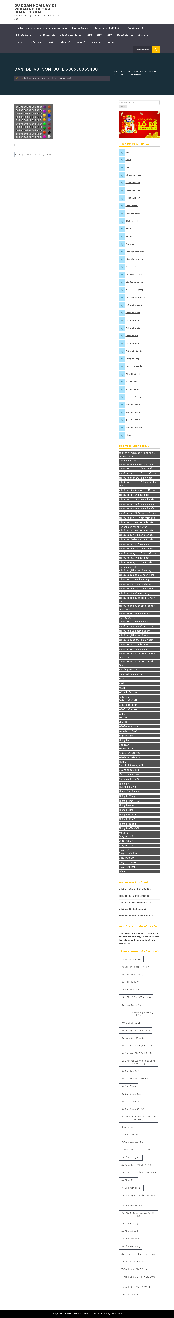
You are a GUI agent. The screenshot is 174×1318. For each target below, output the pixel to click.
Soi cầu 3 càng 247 (130, 1157)
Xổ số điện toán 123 (134, 259)
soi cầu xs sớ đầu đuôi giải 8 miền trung (137, 599)
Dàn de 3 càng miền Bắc (133, 1038)
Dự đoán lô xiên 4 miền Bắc (135, 1078)
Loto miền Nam (133, 389)
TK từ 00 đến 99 (133, 374)
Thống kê (65, 42)
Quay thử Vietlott (134, 427)
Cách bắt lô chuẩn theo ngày (136, 997)
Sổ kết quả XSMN (133, 190)
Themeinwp (116, 1314)
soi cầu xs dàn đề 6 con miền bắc (136, 504)
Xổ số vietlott (132, 206)
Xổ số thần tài (132, 267)
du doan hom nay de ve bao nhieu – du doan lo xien (35, 9)
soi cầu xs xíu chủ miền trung (134, 613)
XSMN (99, 35)
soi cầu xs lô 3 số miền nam (133, 644)
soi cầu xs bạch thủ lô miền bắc (135, 477)
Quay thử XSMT (133, 420)
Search (122, 106)
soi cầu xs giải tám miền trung (135, 570)
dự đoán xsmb (128, 1086)
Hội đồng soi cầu (47, 35)
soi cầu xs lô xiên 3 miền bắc (134, 494)
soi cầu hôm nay (129, 1223)
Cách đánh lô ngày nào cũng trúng (138, 1013)
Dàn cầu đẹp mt (135, 28)
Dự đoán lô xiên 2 (130, 1071)
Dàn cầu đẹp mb (80, 28)
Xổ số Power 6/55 (133, 221)
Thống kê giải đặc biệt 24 (134, 1269)
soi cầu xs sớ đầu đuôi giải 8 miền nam (137, 663)
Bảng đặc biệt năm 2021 (133, 989)
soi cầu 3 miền (128, 1180)
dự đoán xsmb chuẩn (132, 1094)
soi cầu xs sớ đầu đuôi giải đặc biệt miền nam (138, 655)
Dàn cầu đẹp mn (24, 35)
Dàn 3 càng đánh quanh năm (135, 1030)
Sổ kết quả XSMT (133, 198)
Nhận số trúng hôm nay (71, 35)
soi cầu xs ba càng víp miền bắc (136, 464)
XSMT (109, 35)
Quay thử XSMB (133, 404)
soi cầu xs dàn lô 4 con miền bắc (136, 530)
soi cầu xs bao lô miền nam (133, 621)
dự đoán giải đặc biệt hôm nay (136, 1045)
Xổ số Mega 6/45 (133, 213)
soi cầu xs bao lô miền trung (134, 579)
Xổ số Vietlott (126, 735)
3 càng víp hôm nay (131, 959)
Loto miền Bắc (132, 382)
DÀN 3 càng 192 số (130, 1023)
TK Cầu (51, 42)
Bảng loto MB (126, 845)
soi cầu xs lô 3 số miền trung (134, 593)
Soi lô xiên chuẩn (147, 1254)
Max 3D (129, 229)
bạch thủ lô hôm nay (132, 974)
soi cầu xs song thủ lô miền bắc (135, 562)
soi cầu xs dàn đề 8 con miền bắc (136, 508)
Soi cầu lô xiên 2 (129, 1231)
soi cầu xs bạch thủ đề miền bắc (136, 468)
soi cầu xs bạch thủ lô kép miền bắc (138, 473)
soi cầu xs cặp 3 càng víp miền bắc (137, 490)
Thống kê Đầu (132, 336)
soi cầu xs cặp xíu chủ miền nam (136, 626)
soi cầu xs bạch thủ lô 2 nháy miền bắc (137, 484)
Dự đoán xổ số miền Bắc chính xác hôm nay (138, 1118)
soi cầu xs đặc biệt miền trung (135, 584)
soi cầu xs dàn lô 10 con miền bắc (137, 517)
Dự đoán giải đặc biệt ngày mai (137, 1053)
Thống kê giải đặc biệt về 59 (135, 1287)
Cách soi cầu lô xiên (131, 1005)
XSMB (89, 35)
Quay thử (96, 42)
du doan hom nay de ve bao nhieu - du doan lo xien (48, 78)
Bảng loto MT (126, 836)
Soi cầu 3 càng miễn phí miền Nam (138, 1172)
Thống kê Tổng (132, 359)
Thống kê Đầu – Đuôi (135, 351)
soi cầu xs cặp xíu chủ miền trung (137, 575)
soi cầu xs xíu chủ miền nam (134, 649)
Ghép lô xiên (127, 1127)
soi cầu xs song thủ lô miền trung (136, 588)
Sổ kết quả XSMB (133, 183)
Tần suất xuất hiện (134, 366)
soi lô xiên (126, 1254)
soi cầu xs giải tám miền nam (134, 635)
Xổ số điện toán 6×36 (130, 757)
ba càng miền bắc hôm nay (135, 967)
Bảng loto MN (126, 840)
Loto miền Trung (133, 397)
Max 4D (129, 236)
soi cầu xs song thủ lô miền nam (136, 640)
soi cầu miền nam (130, 1239)
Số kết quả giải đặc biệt (133, 1261)
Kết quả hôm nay (125, 35)
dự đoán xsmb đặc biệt (133, 1109)
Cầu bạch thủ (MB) (134, 274)
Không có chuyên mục (132, 1142)
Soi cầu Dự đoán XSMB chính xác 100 (138, 1214)
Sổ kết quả (143, 35)
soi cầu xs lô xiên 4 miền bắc (134, 557)
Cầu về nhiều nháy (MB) (137, 297)
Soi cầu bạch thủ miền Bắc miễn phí (139, 1196)
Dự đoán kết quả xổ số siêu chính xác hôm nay (139, 1062)
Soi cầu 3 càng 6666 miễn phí (136, 1165)
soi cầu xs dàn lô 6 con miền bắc (136, 522)
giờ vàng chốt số (129, 1134)
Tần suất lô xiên (129, 1295)
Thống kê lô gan (133, 313)
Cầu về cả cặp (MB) (134, 290)
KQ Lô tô (81, 42)
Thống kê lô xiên (133, 320)
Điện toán (36, 42)
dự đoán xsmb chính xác (133, 1101)
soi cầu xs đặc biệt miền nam (134, 630)
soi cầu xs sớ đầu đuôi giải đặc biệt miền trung (138, 607)
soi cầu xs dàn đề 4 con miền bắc (136, 499)
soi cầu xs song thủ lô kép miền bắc (138, 553)
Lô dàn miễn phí (129, 1150)
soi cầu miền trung (130, 1246)
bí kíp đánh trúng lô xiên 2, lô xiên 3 (35, 154)
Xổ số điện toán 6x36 (135, 251)
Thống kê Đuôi (132, 343)
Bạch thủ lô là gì (130, 982)
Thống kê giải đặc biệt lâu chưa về (139, 1278)
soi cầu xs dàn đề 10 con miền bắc (137, 513)
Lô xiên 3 (147, 1150)
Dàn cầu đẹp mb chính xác (108, 28)
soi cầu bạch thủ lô (131, 1188)
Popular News (143, 49)
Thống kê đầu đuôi (134, 305)
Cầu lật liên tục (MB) (135, 282)
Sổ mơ (111, 42)
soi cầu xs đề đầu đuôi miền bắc (136, 539)
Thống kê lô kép (133, 328)
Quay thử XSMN (133, 412)
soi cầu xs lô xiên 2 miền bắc (134, 544)
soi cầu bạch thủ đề (131, 1206)
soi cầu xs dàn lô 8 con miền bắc (136, 534)
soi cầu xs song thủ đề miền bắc (136, 548)
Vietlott (20, 42)
